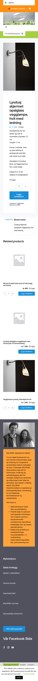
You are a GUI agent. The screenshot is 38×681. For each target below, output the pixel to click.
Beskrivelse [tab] (8, 220)
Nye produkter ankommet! (12, 614)
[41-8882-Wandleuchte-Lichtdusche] (19, 67)
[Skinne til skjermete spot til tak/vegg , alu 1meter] (19, 260)
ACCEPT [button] (19, 677)
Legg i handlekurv (19, 195)
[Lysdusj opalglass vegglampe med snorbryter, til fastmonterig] (19, 318)
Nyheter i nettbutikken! (11, 573)
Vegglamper (20, 203)
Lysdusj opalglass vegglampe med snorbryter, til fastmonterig (16, 342)
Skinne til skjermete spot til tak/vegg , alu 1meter (18, 284)
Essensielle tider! (9, 593)
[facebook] (4, 647)
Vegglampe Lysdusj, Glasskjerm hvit (17, 399)
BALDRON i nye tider (10, 603)
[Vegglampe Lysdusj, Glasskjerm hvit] (19, 376)
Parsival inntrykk (9, 583)
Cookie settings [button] (29, 674)
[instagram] (8, 647)
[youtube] (13, 647)
